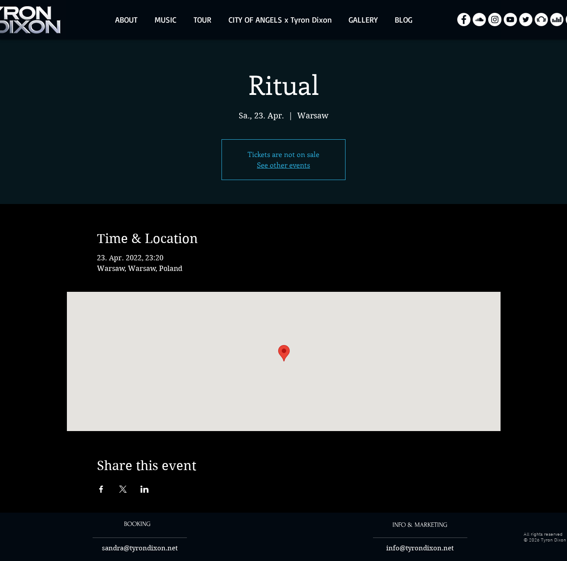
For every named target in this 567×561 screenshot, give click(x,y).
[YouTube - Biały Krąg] (510, 19)
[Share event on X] (123, 489)
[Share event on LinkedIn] (144, 489)
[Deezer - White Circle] (556, 19)
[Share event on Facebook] (101, 489)
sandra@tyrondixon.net (140, 548)
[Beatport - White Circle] (541, 19)
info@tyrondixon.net (420, 548)
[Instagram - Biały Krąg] (494, 19)
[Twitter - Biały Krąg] (525, 19)
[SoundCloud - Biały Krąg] (479, 19)
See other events (283, 164)
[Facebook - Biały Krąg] (463, 19)
